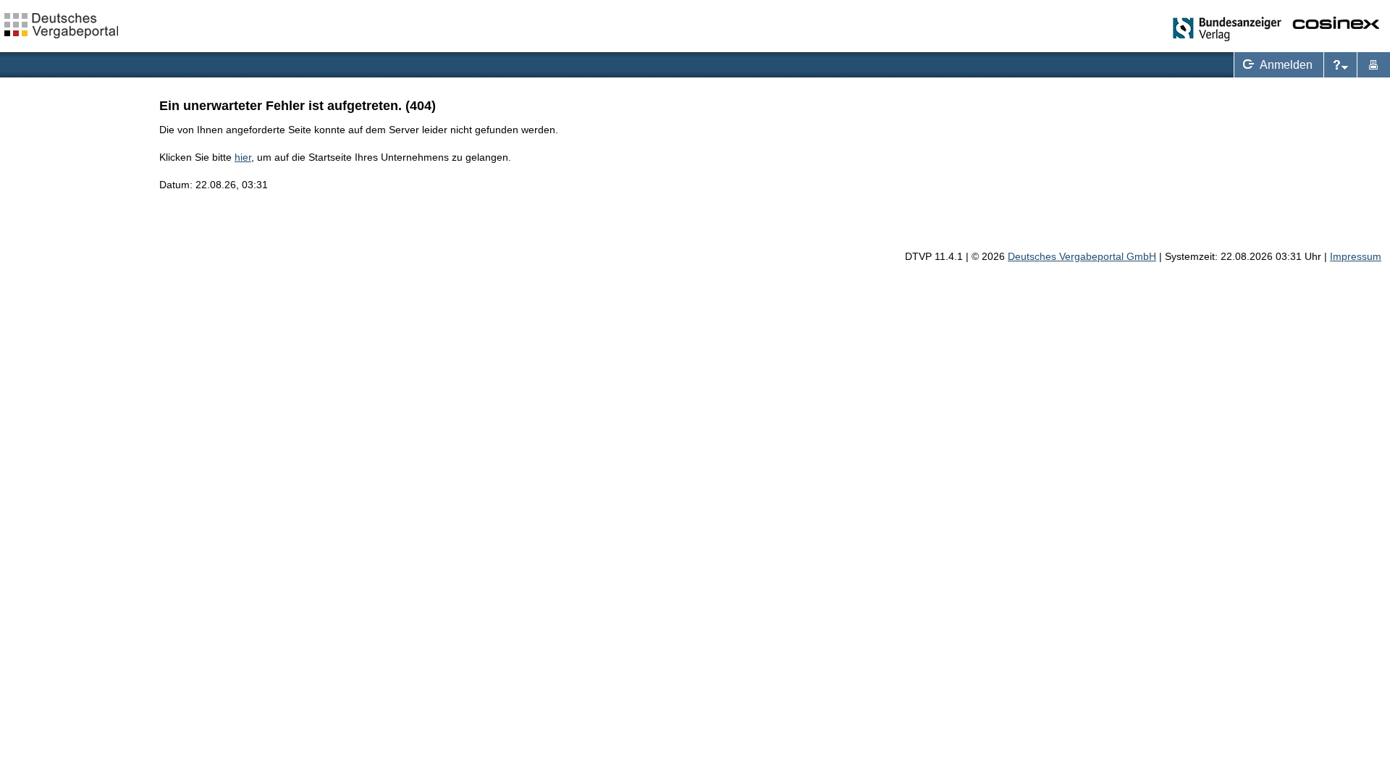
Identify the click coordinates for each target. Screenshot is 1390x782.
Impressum (1355, 256)
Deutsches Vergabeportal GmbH (1082, 256)
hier (243, 157)
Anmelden (1275, 63)
